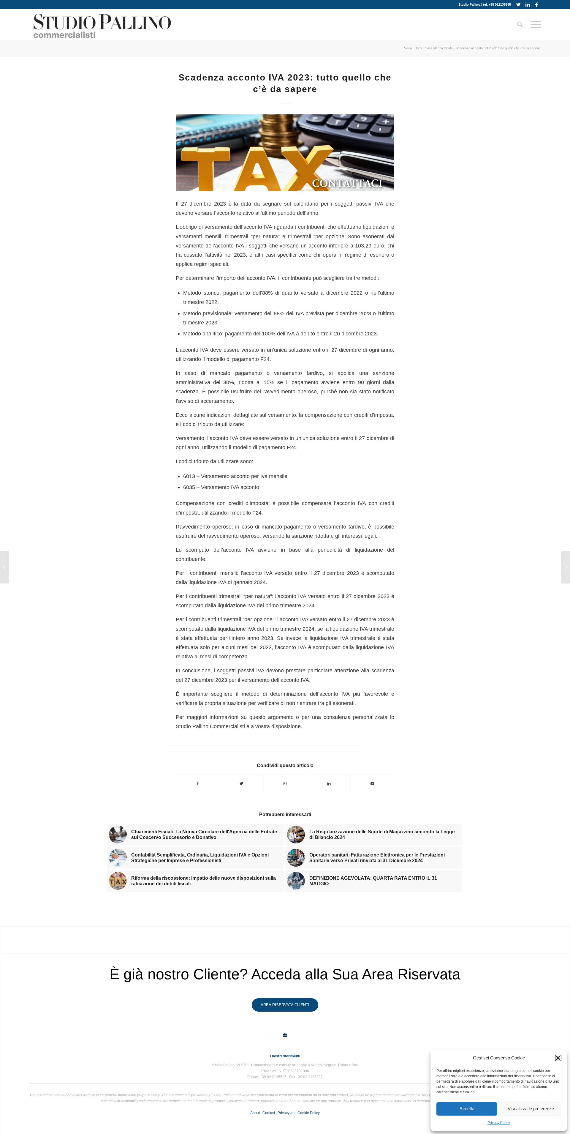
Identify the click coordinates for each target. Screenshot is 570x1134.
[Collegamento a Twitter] (518, 4)
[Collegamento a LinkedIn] (527, 4)
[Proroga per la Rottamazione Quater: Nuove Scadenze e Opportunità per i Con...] (4, 567)
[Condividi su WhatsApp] (285, 784)
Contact (268, 1113)
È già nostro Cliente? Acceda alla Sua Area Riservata (285, 974)
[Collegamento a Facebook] (536, 4)
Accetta (467, 1108)
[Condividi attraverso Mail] (372, 784)
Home (418, 48)
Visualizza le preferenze (531, 1108)
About (255, 1113)
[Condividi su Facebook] (198, 784)
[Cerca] (520, 24)
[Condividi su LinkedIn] (328, 784)
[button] (558, 1058)
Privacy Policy (498, 1123)
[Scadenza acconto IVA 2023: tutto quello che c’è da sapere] (285, 152)
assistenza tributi (439, 48)
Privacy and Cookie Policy (299, 1113)
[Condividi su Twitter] (241, 784)
